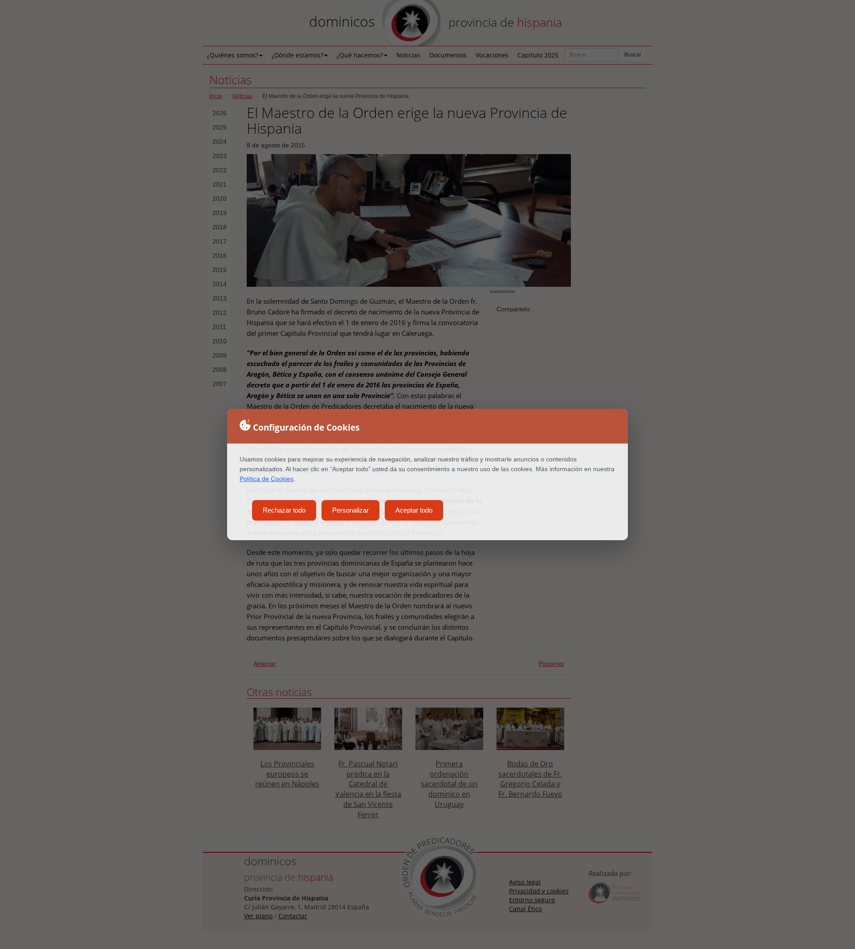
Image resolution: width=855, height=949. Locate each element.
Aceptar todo (413, 510)
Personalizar (350, 510)
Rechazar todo (284, 510)
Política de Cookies (266, 478)
